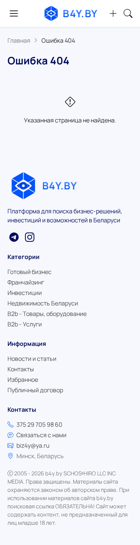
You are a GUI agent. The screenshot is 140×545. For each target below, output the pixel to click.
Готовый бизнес (29, 272)
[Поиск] (128, 13)
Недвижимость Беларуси (42, 303)
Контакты (20, 369)
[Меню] (13, 13)
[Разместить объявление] (113, 13)
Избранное (22, 379)
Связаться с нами (41, 435)
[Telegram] (13, 237)
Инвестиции (24, 293)
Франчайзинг (25, 282)
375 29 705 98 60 (39, 424)
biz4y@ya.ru (33, 445)
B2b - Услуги (24, 324)
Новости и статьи (31, 358)
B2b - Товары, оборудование (47, 314)
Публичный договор (35, 390)
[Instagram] (29, 237)
